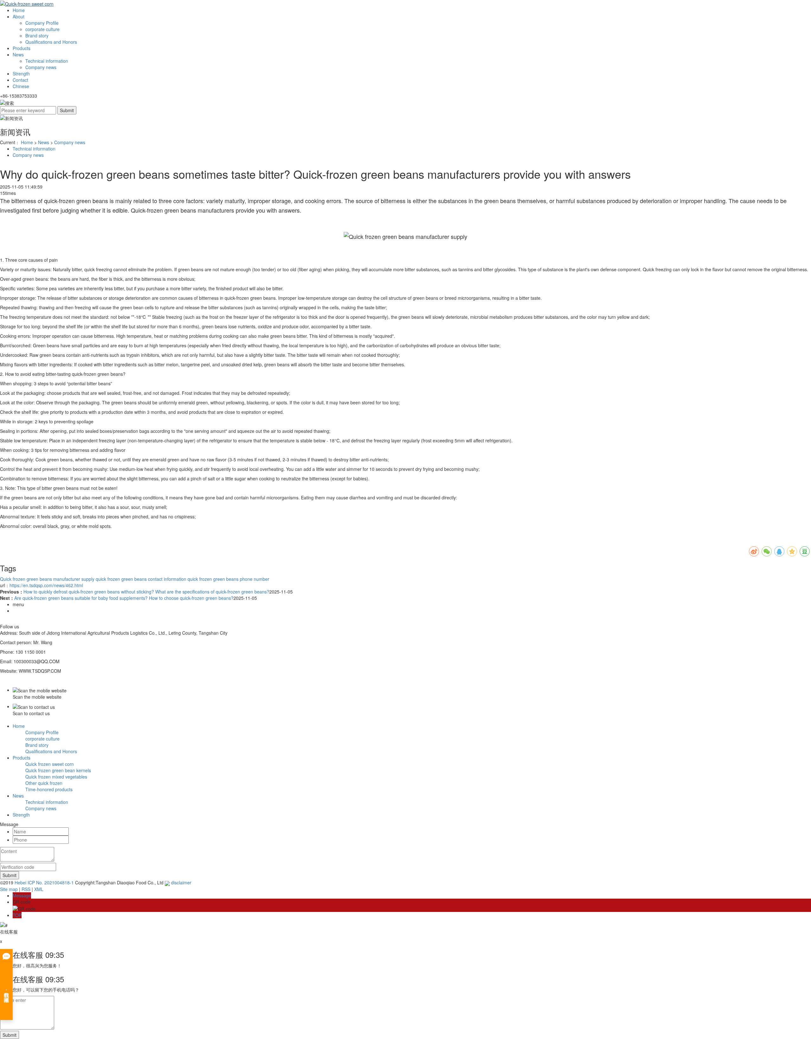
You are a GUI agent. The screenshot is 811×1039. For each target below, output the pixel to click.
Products (21, 48)
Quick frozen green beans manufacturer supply (47, 579)
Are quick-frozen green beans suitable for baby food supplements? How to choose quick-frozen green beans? (123, 598)
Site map (9, 889)
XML (38, 889)
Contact (20, 80)
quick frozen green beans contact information (140, 579)
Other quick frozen (43, 783)
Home (19, 10)
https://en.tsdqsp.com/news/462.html (46, 585)
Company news (40, 67)
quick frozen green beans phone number (227, 579)
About (18, 16)
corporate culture (42, 29)
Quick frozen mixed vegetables (56, 776)
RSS (26, 889)
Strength (21, 73)
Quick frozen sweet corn (49, 764)
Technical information (46, 61)
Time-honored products (49, 789)
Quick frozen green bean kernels (58, 770)
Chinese (21, 86)
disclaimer (181, 882)
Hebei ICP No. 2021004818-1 (44, 882)
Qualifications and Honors (51, 42)
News (18, 54)
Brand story (36, 35)
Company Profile (42, 23)
